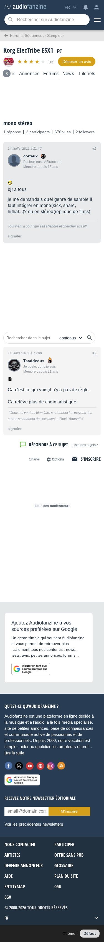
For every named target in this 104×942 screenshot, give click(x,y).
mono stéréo (17, 123)
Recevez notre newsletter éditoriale (40, 798)
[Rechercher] (89, 337)
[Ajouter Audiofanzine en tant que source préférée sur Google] (30, 669)
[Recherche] (10, 20)
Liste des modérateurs (52, 506)
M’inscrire (69, 811)
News (68, 73)
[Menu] (97, 19)
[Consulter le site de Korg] (58, 51)
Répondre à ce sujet (48, 444)
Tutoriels (86, 73)
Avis (10, 73)
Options (58, 459)
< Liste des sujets (85, 445)
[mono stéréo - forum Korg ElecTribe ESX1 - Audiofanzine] (25, 7)
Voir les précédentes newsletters (33, 824)
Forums (51, 73)
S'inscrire (91, 459)
